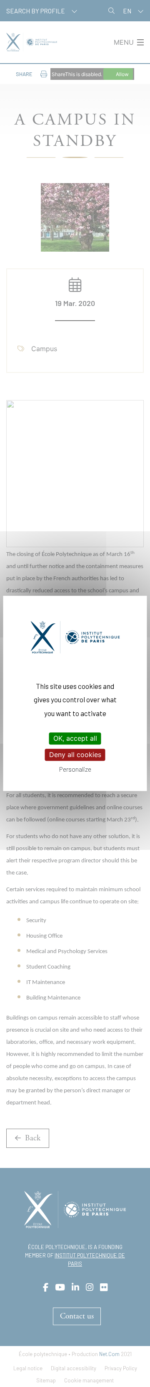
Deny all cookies (75, 754)
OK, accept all (75, 738)
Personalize (75, 769)
